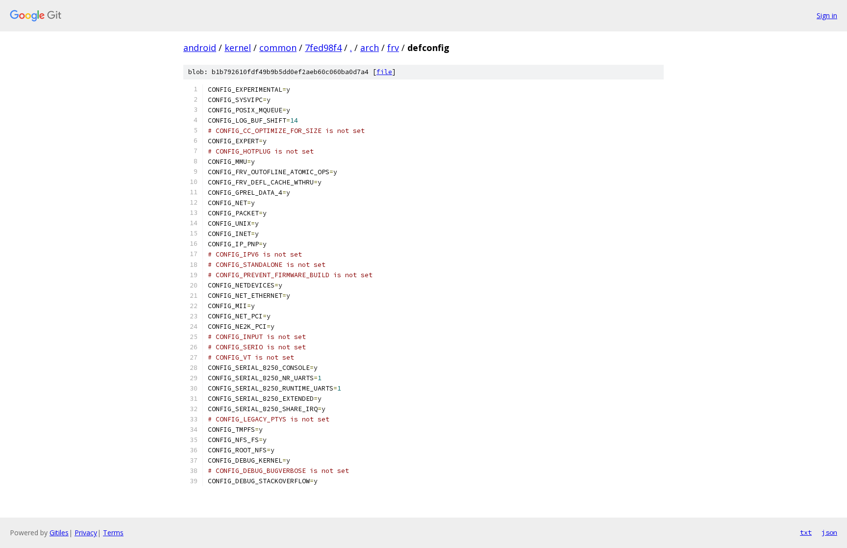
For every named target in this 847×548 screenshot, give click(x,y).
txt (806, 532)
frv (393, 47)
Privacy (86, 532)
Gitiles (59, 532)
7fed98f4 (323, 47)
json (829, 532)
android (199, 47)
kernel (237, 47)
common (278, 47)
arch (369, 47)
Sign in (827, 15)
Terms (113, 532)
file (384, 72)
